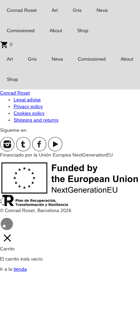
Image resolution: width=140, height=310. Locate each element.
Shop (82, 30)
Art (55, 10)
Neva (102, 10)
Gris (77, 10)
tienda (20, 269)
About (56, 30)
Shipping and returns (36, 120)
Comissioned (21, 30)
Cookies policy (29, 113)
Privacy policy (28, 106)
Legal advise (27, 99)
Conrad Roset (22, 10)
